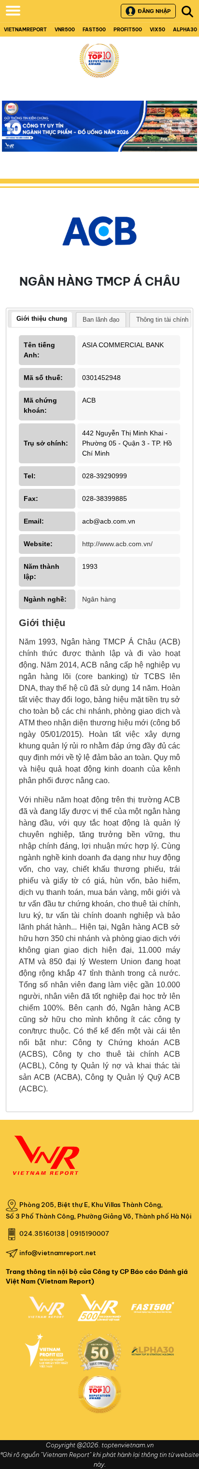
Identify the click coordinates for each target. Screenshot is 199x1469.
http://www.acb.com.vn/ (117, 544)
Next (185, 133)
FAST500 (94, 29)
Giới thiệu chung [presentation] (41, 318)
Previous (14, 126)
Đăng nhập (154, 11)
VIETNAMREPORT (25, 29)
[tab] (42, 320)
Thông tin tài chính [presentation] (162, 319)
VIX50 (157, 29)
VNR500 (65, 29)
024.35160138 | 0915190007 (64, 1233)
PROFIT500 (128, 29)
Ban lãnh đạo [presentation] (101, 319)
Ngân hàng (99, 599)
